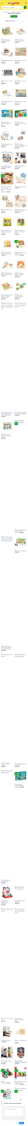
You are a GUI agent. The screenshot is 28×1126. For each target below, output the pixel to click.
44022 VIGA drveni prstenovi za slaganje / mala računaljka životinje (21, 145)
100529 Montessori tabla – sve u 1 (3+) (21, 61)
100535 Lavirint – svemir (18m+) (6, 81)
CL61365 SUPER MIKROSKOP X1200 (19, 785)
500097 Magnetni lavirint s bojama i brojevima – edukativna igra (7, 296)
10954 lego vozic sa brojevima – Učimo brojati (20, 123)
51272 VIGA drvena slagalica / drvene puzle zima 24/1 (6, 436)
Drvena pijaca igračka (6, 1040)
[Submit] (25, 7)
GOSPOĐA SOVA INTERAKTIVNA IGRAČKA (21, 1061)
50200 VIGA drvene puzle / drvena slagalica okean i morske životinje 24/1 (7, 414)
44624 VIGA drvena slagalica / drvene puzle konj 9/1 (20, 232)
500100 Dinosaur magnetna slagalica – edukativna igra (19, 296)
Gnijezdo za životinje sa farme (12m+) (6, 1061)
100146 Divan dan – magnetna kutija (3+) (5, 40)
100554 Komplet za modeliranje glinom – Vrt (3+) (6, 123)
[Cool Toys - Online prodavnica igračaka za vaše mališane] (14, 3)
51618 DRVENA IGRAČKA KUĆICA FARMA (21, 531)
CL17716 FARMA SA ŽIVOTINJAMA (5, 881)
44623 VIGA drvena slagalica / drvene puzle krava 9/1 (6, 232)
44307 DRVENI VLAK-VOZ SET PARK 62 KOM (21, 210)
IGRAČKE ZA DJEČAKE (17, 12)
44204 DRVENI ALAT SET (20, 186)
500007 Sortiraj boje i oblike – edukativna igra (6, 253)
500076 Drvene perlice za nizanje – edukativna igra (6, 274)
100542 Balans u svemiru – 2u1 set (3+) (21, 81)
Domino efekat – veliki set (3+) (7, 1019)
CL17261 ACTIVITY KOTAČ (5, 764)
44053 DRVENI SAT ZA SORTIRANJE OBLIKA (6, 166)
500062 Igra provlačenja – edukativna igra (20, 253)
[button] (2, 3)
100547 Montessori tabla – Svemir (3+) (21, 102)
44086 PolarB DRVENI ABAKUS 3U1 (20, 166)
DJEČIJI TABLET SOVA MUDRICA (20, 901)
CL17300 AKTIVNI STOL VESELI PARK (20, 764)
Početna (6, 12)
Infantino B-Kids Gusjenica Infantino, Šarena (21, 1082)
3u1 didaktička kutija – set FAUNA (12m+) (7, 145)
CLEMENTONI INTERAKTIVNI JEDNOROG (4, 902)
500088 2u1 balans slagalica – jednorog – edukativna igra (19, 274)
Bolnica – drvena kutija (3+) (21, 550)
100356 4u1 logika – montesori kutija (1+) (19, 40)
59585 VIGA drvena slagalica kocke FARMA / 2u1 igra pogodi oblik (6, 647)
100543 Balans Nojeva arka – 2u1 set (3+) (7, 102)
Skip (17, 1123)
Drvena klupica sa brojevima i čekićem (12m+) (19, 1020)
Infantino (3, 1081)
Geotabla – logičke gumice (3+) (20, 1041)
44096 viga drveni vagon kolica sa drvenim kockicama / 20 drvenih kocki (6, 188)
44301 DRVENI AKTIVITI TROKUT (6, 210)
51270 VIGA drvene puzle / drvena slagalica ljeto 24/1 (21, 413)
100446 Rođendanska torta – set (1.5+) (7, 61)
